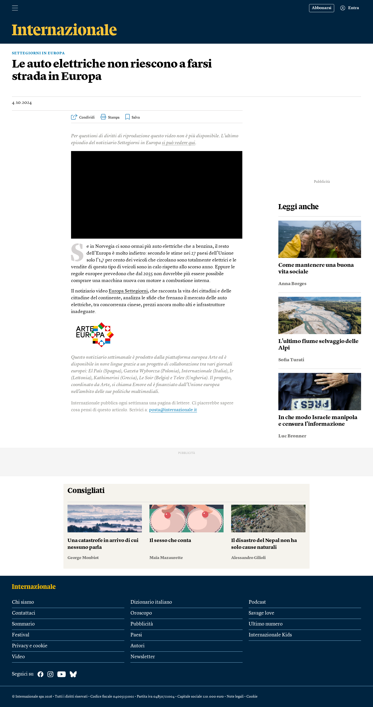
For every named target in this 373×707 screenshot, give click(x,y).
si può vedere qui (178, 143)
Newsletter (142, 657)
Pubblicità (141, 624)
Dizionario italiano (151, 602)
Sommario (23, 624)
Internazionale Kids (270, 635)
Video (18, 657)
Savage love (261, 613)
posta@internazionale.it (173, 410)
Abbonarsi (321, 8)
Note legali (235, 696)
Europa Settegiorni (128, 291)
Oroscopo (141, 613)
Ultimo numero (266, 624)
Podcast (257, 602)
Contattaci (23, 613)
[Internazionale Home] (35, 586)
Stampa (114, 117)
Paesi (136, 635)
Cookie (252, 696)
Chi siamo (23, 602)
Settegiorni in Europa (38, 53)
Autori (137, 646)
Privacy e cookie (29, 646)
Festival (20, 635)
